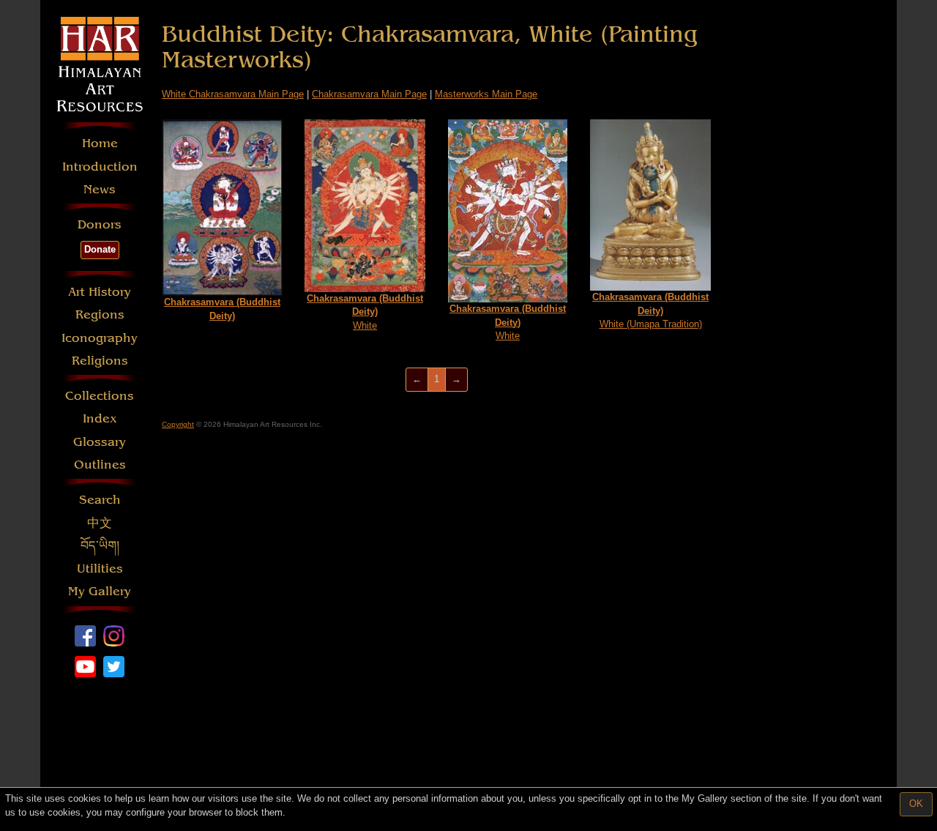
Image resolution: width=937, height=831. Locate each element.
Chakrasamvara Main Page (369, 94)
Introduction (100, 167)
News (99, 189)
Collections (99, 396)
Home (100, 143)
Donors (100, 224)
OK (916, 803)
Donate (100, 249)
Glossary (99, 442)
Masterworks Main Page (486, 94)
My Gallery (99, 591)
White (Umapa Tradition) (650, 310)
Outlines (100, 465)
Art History (99, 292)
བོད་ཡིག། (100, 546)
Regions (99, 314)
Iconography (99, 338)
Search (100, 500)
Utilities (100, 568)
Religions (100, 361)
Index (100, 418)
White (365, 312)
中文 (99, 523)
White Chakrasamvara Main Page (233, 94)
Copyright (178, 424)
